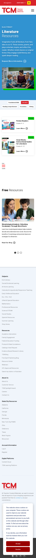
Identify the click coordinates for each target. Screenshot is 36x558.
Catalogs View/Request (9, 347)
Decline (18, 549)
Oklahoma (5, 428)
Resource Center (7, 361)
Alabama (5, 405)
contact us (19, 498)
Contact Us (5, 395)
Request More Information (12, 61)
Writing (31, 106)
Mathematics (6, 304)
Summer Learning (7, 321)
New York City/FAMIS (9, 422)
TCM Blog (5, 354)
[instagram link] (20, 555)
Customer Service (7, 385)
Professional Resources (10, 307)
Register (4, 452)
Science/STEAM (7, 310)
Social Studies (6, 314)
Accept (18, 544)
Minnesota (5, 418)
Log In (4, 449)
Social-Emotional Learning (10, 283)
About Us (5, 378)
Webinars (5, 365)
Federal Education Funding (10, 341)
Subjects (5, 276)
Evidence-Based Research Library (13, 351)
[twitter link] (24, 555)
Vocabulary (23, 106)
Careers (4, 391)
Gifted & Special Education (10, 300)
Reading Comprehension (10, 106)
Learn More (20, 128)
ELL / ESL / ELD (7, 297)
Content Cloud (6, 462)
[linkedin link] (16, 555)
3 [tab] (21, 253)
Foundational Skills (13, 102)
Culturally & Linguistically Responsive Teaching (17, 290)
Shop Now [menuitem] (20, 3)
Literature (25, 102)
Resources (6, 330)
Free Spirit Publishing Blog (10, 358)
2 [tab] (18, 253)
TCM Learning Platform (9, 465)
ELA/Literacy (6, 280)
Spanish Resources (8, 317)
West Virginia (6, 435)
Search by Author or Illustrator (12, 371)
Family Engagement (8, 337)
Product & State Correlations (11, 344)
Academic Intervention (9, 334)
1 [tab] (15, 253)
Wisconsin (5, 439)
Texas (4, 432)
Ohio (3, 425)
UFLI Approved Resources (10, 368)
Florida (4, 415)
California (5, 408)
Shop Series (6, 324)
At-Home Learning (8, 287)
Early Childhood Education (10, 293)
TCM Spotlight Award (9, 388)
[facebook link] (12, 555)
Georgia (4, 411)
